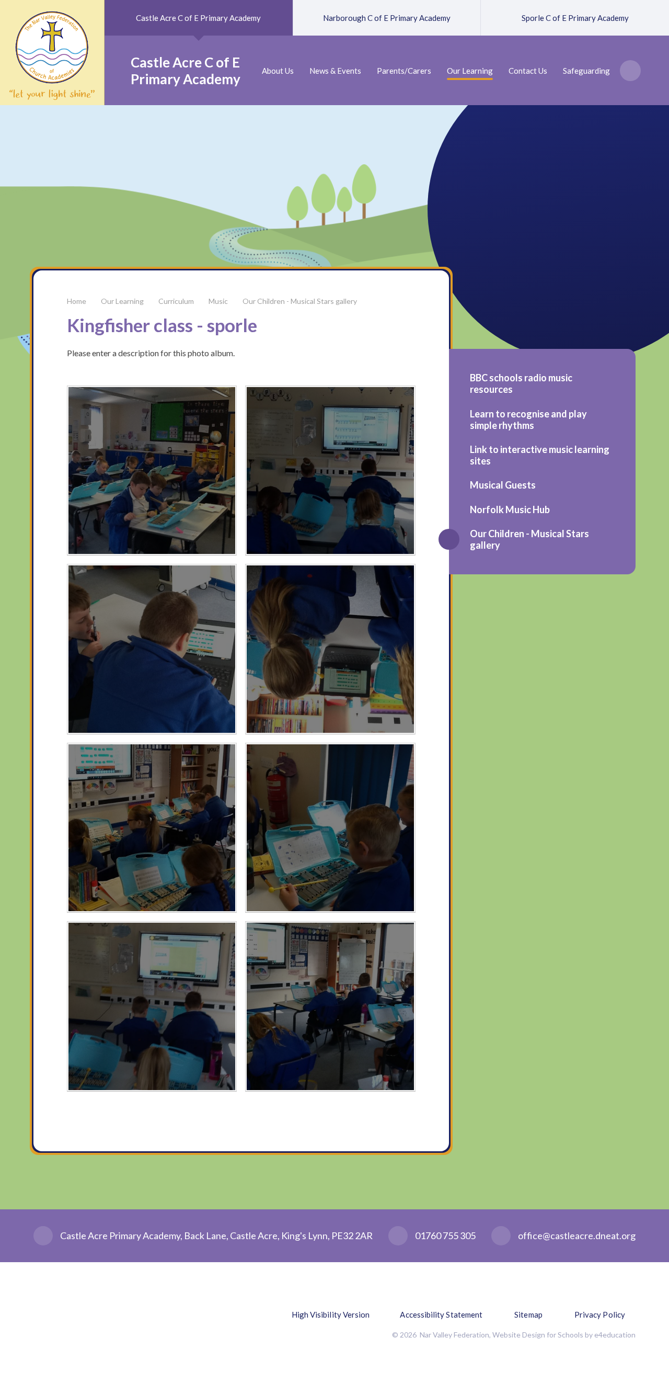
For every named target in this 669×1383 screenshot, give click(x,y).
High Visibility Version (331, 1314)
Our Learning (122, 301)
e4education (615, 1334)
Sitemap (528, 1314)
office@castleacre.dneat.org (577, 1235)
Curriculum (176, 301)
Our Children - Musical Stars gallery (300, 301)
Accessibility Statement (441, 1314)
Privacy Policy (599, 1314)
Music (218, 301)
